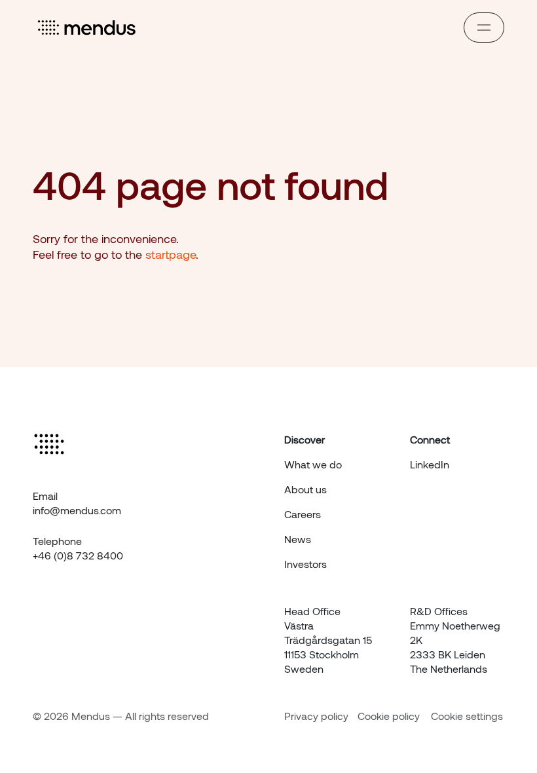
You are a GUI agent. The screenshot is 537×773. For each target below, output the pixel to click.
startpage (170, 254)
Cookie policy (389, 715)
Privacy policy (316, 715)
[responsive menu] (484, 27)
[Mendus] (87, 28)
